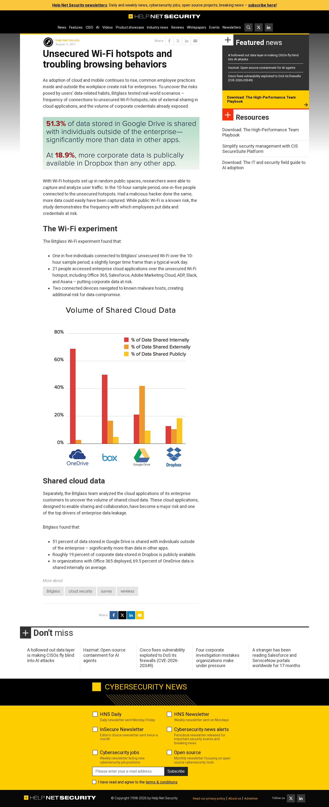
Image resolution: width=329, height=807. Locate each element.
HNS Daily (110, 714)
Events (214, 27)
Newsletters (232, 27)
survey (106, 591)
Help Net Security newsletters (79, 5)
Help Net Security (67, 40)
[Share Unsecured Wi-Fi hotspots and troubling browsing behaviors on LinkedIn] (187, 41)
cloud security (80, 591)
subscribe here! (262, 5)
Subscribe (176, 771)
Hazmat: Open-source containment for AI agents (261, 67)
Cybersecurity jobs (119, 752)
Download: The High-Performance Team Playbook (261, 99)
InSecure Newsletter (122, 729)
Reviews (177, 27)
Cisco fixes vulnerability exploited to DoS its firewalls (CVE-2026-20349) (162, 657)
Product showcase (130, 27)
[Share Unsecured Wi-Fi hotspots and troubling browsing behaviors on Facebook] (169, 41)
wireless (127, 591)
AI (97, 27)
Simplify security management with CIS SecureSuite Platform (260, 149)
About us (234, 798)
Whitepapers (196, 27)
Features (76, 27)
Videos (107, 27)
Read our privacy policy (209, 798)
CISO (89, 27)
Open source (187, 752)
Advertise (250, 798)
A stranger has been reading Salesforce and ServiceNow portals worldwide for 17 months (276, 657)
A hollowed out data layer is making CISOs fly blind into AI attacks (51, 655)
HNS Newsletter (191, 714)
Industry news (157, 27)
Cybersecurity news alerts (201, 729)
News (62, 27)
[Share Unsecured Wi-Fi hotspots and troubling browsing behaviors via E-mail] (195, 41)
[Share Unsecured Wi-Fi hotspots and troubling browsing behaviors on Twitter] (178, 41)
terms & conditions (162, 782)
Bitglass (53, 591)
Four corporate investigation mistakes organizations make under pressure (217, 657)
